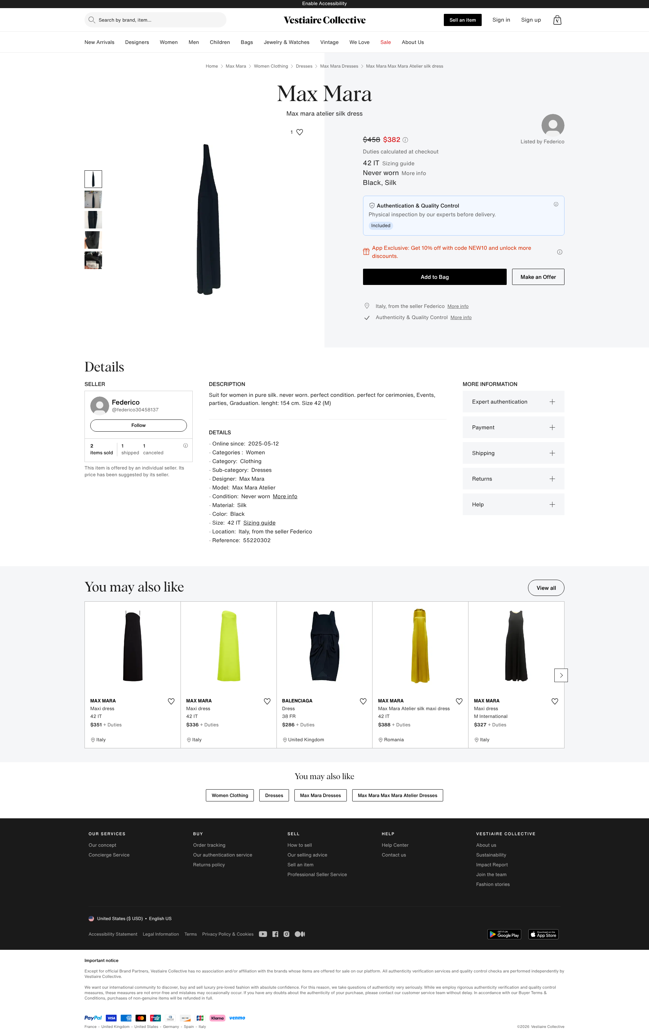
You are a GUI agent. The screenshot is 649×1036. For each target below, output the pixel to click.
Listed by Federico (542, 141)
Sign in (501, 19)
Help (478, 504)
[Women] (183, 42)
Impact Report (492, 864)
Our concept (102, 845)
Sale (386, 42)
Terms (190, 934)
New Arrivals (99, 42)
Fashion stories (493, 884)
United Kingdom (115, 1026)
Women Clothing (271, 66)
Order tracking (209, 845)
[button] (557, 20)
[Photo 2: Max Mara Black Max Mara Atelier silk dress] (93, 199)
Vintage (329, 42)
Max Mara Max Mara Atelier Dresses (397, 795)
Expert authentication (500, 401)
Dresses (304, 66)
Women (169, 42)
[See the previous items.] (88, 675)
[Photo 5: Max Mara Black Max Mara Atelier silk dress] (93, 260)
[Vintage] (344, 42)
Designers (137, 42)
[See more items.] (561, 675)
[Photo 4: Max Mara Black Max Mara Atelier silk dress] (93, 240)
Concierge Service (109, 855)
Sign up (531, 19)
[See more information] (559, 252)
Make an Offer (538, 277)
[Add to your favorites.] (171, 701)
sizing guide (398, 163)
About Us (413, 42)
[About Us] (429, 42)
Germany (171, 1026)
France (91, 1026)
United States (147, 1026)
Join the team (491, 874)
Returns (482, 479)
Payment (483, 427)
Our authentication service (222, 855)
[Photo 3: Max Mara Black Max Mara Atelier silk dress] (93, 219)
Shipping (483, 453)
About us (486, 845)
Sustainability (491, 855)
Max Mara (236, 66)
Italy (202, 1026)
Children (220, 42)
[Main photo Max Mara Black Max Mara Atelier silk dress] (93, 179)
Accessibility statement (113, 934)
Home (212, 66)
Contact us (394, 855)
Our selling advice (307, 855)
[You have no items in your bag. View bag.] (557, 20)
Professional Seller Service (317, 874)
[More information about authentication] (556, 204)
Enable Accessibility (324, 3)
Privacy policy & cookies (228, 934)
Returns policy (209, 864)
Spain (189, 1026)
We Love (360, 42)
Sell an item (463, 19)
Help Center (395, 845)
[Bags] (258, 42)
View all (546, 588)
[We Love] (375, 42)
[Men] (204, 42)
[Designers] (154, 42)
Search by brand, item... (125, 19)
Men (194, 42)
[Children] (235, 42)
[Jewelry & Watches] (314, 42)
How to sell (299, 845)
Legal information (161, 934)
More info (414, 173)
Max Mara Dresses (339, 66)
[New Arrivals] (119, 42)
